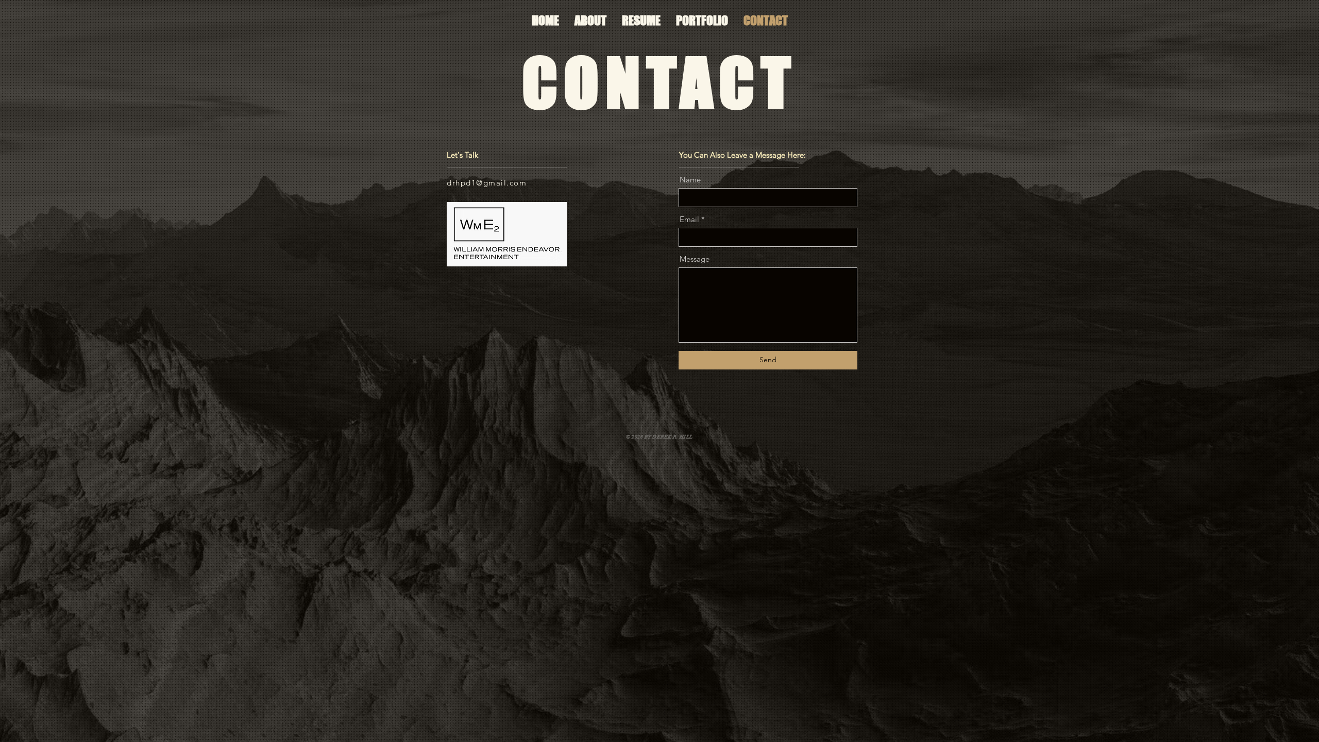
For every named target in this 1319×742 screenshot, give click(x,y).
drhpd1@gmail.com (487, 183)
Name (690, 179)
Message (694, 259)
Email (689, 219)
